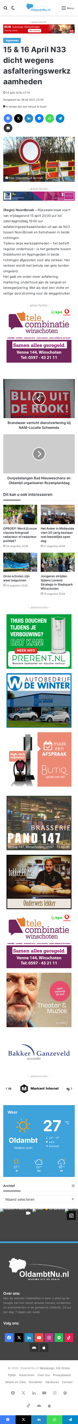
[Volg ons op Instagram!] (71, 1215)
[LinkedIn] (28, 118)
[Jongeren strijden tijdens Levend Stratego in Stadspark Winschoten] (58, 562)
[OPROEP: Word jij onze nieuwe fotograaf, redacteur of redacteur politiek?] (20, 514)
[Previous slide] (6, 1088)
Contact (67, 1382)
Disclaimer (35, 1382)
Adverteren (26, 1375)
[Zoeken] (5, 9)
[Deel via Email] (8, 128)
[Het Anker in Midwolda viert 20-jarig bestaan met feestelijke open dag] (58, 514)
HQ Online (63, 1368)
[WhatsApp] (49, 118)
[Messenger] (39, 118)
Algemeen (12, 40)
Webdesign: (47, 1368)
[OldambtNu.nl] (38, 7)
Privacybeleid (62, 1375)
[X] (18, 118)
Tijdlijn (12, 1375)
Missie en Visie (15, 1382)
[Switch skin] (13, 9)
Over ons (43, 1375)
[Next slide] (71, 1088)
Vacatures (52, 1382)
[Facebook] (8, 118)
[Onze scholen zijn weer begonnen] (20, 562)
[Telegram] (60, 118)
